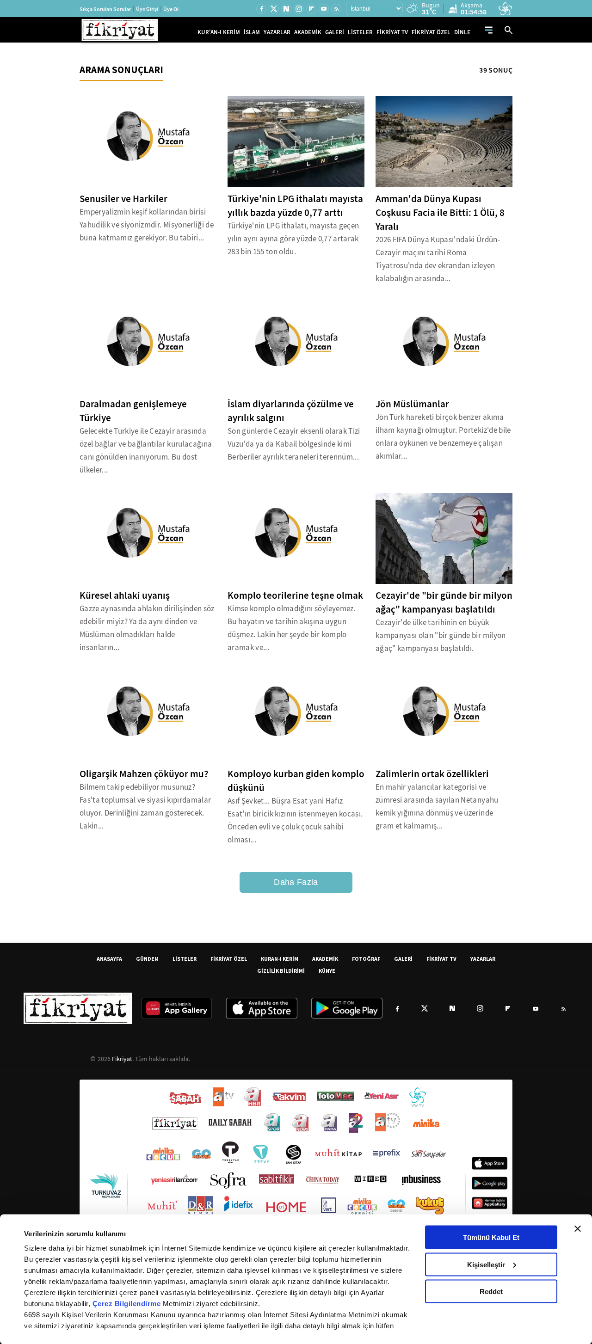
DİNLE (462, 32)
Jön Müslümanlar (412, 404)
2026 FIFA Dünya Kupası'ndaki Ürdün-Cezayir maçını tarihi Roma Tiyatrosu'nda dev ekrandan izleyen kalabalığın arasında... (438, 259)
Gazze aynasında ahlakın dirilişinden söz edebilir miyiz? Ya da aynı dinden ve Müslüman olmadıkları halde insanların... (147, 628)
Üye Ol (171, 9)
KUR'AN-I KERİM (218, 32)
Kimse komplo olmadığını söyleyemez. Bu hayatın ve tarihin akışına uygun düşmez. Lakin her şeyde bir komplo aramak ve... (292, 628)
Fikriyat (122, 1059)
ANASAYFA (109, 958)
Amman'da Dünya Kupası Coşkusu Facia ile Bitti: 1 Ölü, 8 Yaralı (440, 212)
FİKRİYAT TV (392, 32)
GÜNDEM (147, 958)
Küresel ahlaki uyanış (125, 595)
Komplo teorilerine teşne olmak (295, 595)
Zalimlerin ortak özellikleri (432, 773)
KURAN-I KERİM (279, 958)
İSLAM (252, 32)
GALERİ (334, 32)
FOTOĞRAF (366, 958)
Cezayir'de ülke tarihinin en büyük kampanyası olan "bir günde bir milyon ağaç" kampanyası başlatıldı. (441, 635)
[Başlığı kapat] (577, 1229)
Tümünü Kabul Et (491, 1237)
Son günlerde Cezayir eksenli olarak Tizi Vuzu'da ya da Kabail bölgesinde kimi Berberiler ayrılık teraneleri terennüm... (294, 444)
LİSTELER (360, 32)
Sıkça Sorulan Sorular (105, 9)
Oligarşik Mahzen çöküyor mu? (144, 773)
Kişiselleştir (486, 1264)
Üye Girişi (147, 9)
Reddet (491, 1291)
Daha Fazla (296, 882)
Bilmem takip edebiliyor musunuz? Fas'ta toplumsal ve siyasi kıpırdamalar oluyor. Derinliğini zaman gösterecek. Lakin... (145, 806)
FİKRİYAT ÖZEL (431, 32)
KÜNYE (327, 970)
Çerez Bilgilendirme (127, 1303)
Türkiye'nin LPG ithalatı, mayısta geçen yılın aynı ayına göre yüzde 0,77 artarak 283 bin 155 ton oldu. (293, 239)
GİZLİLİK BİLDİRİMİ (281, 970)
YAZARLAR (277, 32)
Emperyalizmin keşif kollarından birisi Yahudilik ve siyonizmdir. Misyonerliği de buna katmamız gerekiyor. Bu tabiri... (147, 225)
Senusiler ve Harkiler (123, 198)
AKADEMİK (307, 32)
